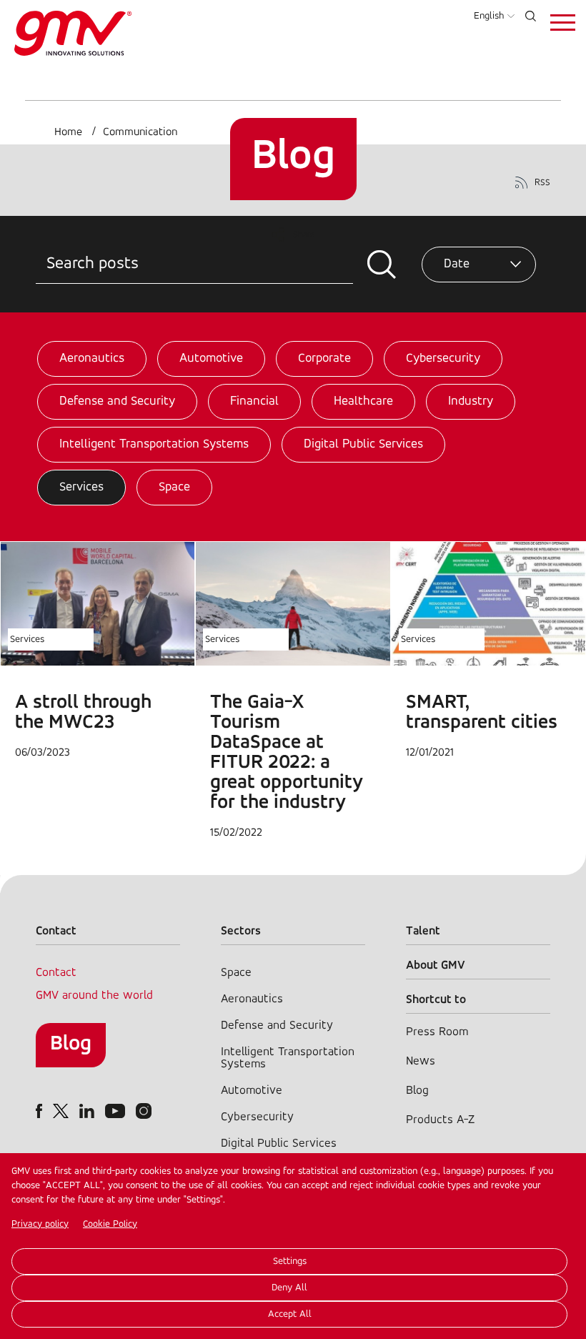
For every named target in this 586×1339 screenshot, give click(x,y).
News (420, 1061)
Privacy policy (40, 1224)
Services (81, 487)
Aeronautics (91, 358)
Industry (470, 401)
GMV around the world (94, 995)
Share (304, 234)
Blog (70, 1044)
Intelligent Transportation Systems (154, 444)
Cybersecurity (443, 358)
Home (68, 132)
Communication (140, 132)
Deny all (289, 1288)
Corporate (324, 358)
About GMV (435, 965)
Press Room (437, 1032)
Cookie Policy (110, 1224)
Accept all (290, 1314)
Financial (254, 401)
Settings (290, 1261)
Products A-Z (440, 1120)
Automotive (211, 358)
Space (174, 487)
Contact (56, 973)
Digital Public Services (363, 444)
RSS (542, 182)
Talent (423, 931)
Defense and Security (117, 401)
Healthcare (363, 401)
